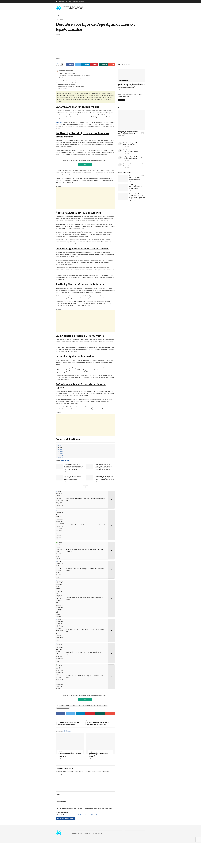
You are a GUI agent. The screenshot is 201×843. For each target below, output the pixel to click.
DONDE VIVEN (70, 15)
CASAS (106, 15)
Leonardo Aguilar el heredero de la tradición (69, 79)
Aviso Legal (87, 833)
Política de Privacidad (76, 833)
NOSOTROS (68, 1)
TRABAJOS (127, 15)
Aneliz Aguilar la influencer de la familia (68, 81)
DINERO (60, 751)
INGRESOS (119, 15)
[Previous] (84, 486)
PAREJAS (88, 15)
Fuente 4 (60, 451)
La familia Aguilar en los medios (66, 84)
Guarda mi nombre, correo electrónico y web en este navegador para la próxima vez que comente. (85, 808)
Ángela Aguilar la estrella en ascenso (67, 77)
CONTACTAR (75, 1)
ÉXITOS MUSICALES (102, 705)
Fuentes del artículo (62, 88)
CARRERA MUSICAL (64, 705)
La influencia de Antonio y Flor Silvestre (68, 82)
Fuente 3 (60, 449)
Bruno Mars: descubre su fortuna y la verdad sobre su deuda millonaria (69, 754)
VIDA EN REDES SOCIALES (63, 708)
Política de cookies (97, 833)
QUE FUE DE (61, 15)
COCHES (112, 15)
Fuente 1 (60, 445)
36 (65, 481)
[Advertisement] (100, 46)
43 (90, 758)
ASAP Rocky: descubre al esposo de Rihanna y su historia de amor (136, 186)
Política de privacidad (62, 812)
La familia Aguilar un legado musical (67, 73)
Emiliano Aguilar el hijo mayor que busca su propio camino (73, 75)
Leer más (121, 99)
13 (130, 181)
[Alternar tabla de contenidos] (88, 71)
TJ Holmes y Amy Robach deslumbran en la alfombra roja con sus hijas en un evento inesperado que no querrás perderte (104, 468)
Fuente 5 (60, 453)
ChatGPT (85, 164)
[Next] (87, 486)
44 (96, 481)
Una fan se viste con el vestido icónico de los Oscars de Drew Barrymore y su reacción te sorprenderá (131, 85)
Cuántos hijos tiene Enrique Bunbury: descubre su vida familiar (98, 754)
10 (130, 190)
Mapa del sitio (82, 1)
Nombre (58, 794)
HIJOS (101, 15)
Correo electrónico (61, 801)
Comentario (59, 775)
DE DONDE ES (80, 15)
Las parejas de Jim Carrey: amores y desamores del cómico (128, 134)
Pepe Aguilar (59, 122)
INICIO (57, 1)
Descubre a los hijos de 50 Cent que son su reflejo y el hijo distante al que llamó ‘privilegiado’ (105, 478)
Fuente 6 (60, 455)
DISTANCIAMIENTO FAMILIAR (88, 705)
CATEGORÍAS (62, 1)
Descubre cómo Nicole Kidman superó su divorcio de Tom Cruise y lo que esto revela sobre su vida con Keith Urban (137, 197)
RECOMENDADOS (137, 15)
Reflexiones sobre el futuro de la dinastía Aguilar (70, 86)
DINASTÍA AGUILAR (75, 705)
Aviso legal (94, 814)
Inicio (57, 19)
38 (60, 758)
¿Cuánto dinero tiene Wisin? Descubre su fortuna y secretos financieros (137, 177)
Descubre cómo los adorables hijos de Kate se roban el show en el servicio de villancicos (73, 478)
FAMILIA (95, 15)
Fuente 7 (60, 457)
